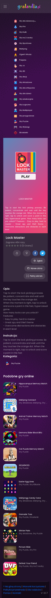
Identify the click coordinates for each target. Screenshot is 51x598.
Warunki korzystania (33, 586)
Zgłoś (39, 260)
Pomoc (7, 593)
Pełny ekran (36, 276)
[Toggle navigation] (5, 6)
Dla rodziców (34, 589)
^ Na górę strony (12, 586)
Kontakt (17, 593)
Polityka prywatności (14, 589)
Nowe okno (36, 268)
